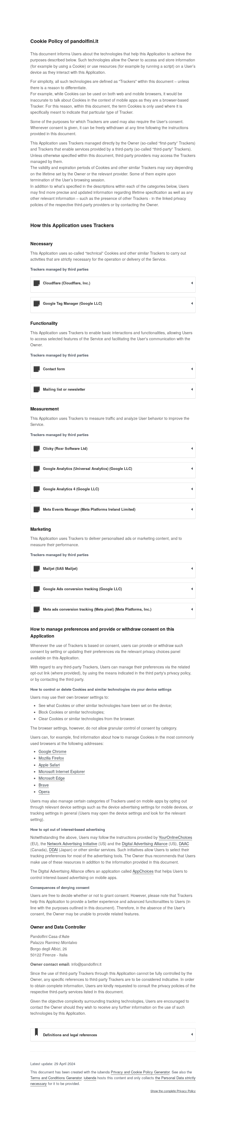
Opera (44, 791)
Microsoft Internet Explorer (62, 771)
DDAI (53, 849)
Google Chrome (52, 751)
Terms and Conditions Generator (56, 1077)
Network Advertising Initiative (72, 843)
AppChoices (143, 871)
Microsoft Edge (52, 778)
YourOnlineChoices (175, 837)
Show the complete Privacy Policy (173, 1091)
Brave (44, 785)
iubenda (90, 1077)
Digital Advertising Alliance (145, 843)
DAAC (184, 843)
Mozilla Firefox (51, 758)
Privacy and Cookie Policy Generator (140, 1071)
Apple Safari (49, 765)
